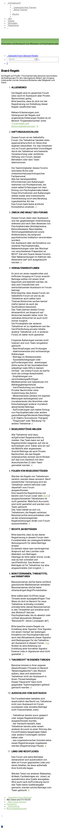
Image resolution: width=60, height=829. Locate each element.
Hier (47, 643)
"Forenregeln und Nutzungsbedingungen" (23, 125)
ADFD (46, 495)
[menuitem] (24, 7)
